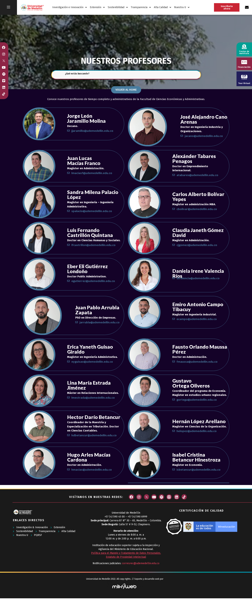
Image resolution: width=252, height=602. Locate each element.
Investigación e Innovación (67, 7)
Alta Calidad (161, 7)
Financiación (244, 67)
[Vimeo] (169, 497)
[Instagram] (139, 497)
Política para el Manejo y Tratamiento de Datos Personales (125, 553)
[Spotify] (161, 497)
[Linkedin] (176, 497)
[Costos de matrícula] (244, 46)
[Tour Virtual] (244, 77)
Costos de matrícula (244, 52)
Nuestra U (180, 7)
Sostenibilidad (116, 7)
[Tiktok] (184, 497)
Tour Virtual (244, 83)
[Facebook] (131, 497)
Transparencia (139, 7)
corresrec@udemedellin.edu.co (140, 563)
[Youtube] (154, 497)
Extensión (95, 7)
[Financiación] (244, 62)
